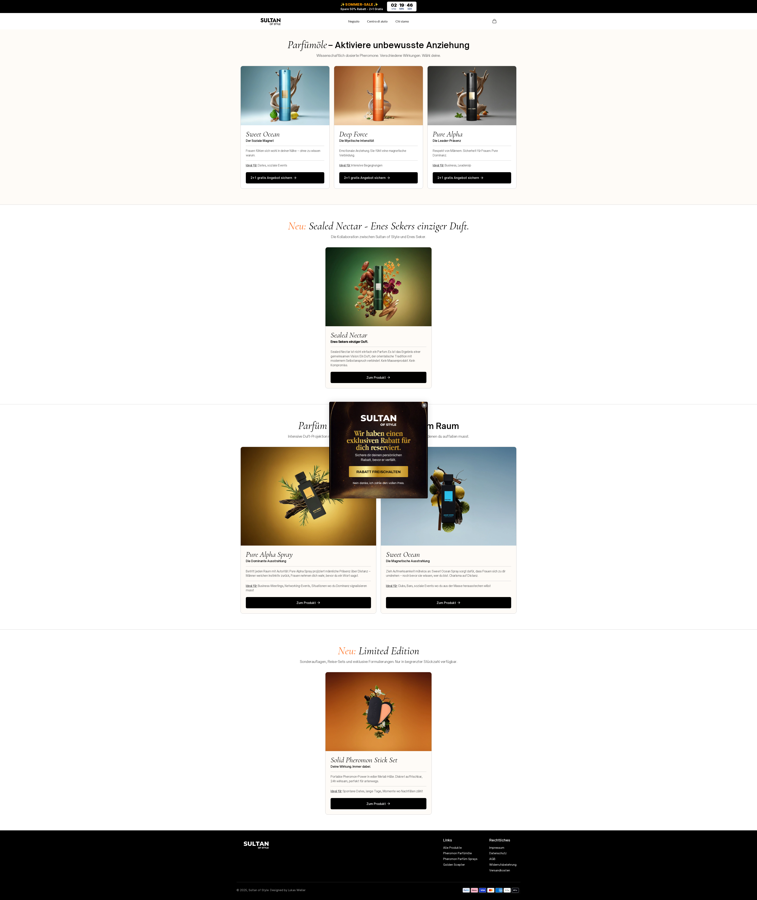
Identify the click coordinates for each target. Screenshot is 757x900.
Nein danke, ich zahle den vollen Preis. (378, 483)
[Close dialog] (424, 405)
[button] (378, 471)
